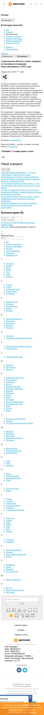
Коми (8, 397)
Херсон (9, 557)
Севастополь (11, 503)
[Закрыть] (30, 696)
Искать (22, 603)
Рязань (8, 491)
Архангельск (11, 291)
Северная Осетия (13, 506)
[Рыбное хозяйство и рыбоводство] (19, 610)
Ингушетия (10, 367)
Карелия (9, 391)
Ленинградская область (15, 419)
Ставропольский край (15, 510)
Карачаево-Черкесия (14, 389)
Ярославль (10, 592)
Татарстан (10, 253)
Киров (8, 395)
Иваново (9, 365)
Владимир (10, 321)
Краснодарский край (14, 402)
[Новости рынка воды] (22, 615)
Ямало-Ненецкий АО (15, 590)
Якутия (9, 588)
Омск (8, 461)
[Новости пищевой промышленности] (25, 610)
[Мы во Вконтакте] (3, 159)
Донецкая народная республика (19, 338)
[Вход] (40, 4)
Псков (8, 480)
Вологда (9, 325)
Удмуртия (10, 540)
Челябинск (10, 565)
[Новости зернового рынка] (30, 610)
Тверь (8, 268)
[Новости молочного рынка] (17, 615)
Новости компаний (14, 41)
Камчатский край (13, 386)
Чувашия (9, 569)
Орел (8, 463)
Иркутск (9, 369)
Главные (9, 32)
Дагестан (9, 336)
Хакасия (9, 552)
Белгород (10, 304)
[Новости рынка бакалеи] (27, 615)
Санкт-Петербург (13, 251)
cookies (25, 705)
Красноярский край (14, 404)
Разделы (20, 630)
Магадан (9, 431)
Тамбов (9, 266)
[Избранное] (35, 4)
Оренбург (10, 465)
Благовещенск (12, 306)
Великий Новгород (14, 319)
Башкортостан (12, 255)
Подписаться (12, 146)
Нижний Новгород (14, 451)
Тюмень (9, 277)
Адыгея (9, 285)
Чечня (8, 567)
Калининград (11, 380)
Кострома (10, 400)
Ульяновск (10, 542)
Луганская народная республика (19, 423)
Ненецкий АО (12, 448)
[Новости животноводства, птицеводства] (9, 610)
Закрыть (32, 712)
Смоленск (10, 508)
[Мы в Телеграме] (24, 670)
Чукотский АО (12, 571)
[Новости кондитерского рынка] (35, 610)
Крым (8, 406)
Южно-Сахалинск (13, 580)
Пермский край (12, 476)
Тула (8, 272)
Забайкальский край (14, 357)
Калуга (9, 384)
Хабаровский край (13, 550)
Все (7, 30)
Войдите (4, 227)
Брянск (9, 308)
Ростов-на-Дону (12, 489)
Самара (9, 499)
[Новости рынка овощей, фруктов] (11, 615)
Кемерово (10, 393)
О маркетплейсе (20, 625)
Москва (9, 249)
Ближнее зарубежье (14, 39)
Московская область (14, 438)
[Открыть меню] (4, 4)
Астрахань (10, 294)
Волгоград (10, 323)
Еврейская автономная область (19, 346)
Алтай (8, 287)
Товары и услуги (21, 635)
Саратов (9, 501)
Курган (9, 408)
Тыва (8, 274)
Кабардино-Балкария (14, 378)
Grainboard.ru (15, 140)
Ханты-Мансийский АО (16, 554)
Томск (8, 270)
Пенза (8, 474)
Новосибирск (11, 453)
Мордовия (10, 436)
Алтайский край (13, 289)
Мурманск (10, 440)
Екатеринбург (11, 349)
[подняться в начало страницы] (2, 231)
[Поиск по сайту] (30, 4)
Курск (8, 411)
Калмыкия (10, 382)
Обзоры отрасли (12, 43)
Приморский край (13, 478)
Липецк (9, 421)
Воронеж (9, 328)
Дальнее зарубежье (14, 36)
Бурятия (9, 311)
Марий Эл (10, 434)
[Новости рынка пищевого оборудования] (14, 610)
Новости (4, 53)
